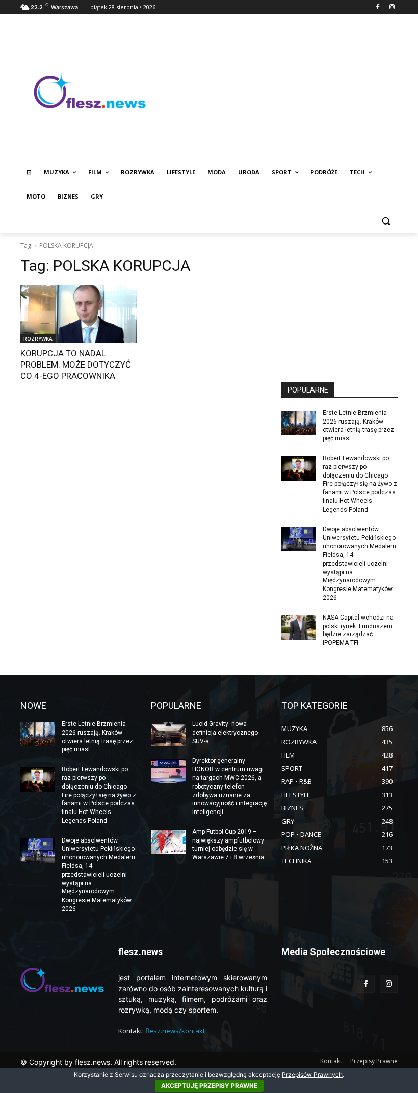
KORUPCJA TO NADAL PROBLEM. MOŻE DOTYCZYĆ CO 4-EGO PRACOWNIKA (75, 364)
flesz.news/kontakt (175, 1030)
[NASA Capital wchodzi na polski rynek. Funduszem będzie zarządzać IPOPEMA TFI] (298, 627)
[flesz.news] (89, 90)
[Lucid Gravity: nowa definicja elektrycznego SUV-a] (168, 734)
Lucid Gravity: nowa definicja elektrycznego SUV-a (225, 732)
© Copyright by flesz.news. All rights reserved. (98, 1062)
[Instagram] (392, 7)
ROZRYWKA (38, 338)
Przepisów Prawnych (312, 1074)
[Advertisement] (278, 90)
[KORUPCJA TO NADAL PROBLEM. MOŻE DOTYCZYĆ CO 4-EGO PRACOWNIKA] (78, 314)
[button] (386, 221)
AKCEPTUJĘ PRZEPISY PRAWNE (209, 1085)
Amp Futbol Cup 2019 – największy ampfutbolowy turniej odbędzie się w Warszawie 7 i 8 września (228, 844)
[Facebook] (377, 7)
